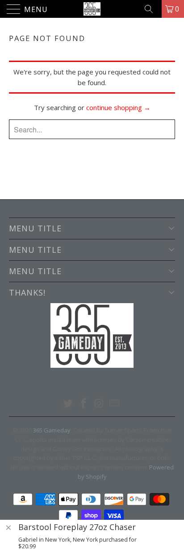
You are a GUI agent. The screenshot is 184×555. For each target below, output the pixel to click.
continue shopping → (118, 107)
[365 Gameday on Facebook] (84, 403)
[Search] (152, 9)
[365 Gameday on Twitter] (68, 403)
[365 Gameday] (92, 9)
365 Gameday (52, 430)
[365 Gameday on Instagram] (99, 403)
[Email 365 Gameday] (114, 403)
